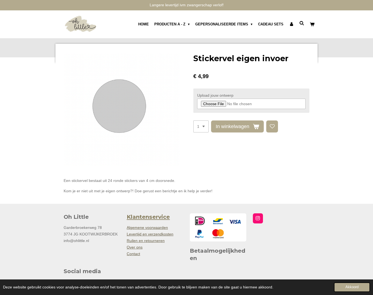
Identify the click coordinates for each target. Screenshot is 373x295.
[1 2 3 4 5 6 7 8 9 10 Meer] (201, 126)
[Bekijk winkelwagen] (312, 24)
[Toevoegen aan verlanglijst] (272, 126)
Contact (133, 254)
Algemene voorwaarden (147, 227)
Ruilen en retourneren (146, 240)
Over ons (135, 247)
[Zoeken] (302, 23)
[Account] (291, 24)
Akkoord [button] (352, 287)
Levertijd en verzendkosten (150, 234)
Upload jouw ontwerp (215, 95)
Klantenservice (148, 217)
